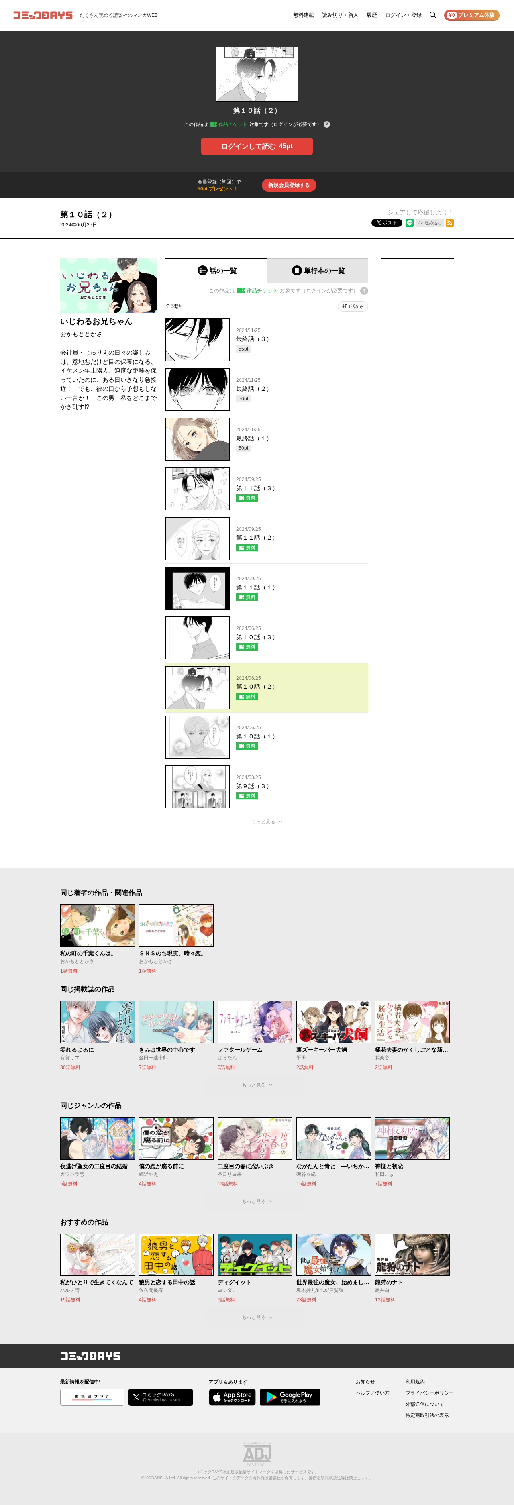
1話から (356, 306)
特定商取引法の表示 (427, 1415)
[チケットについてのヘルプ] (327, 125)
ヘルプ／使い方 (373, 1393)
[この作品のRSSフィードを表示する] (450, 223)
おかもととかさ (81, 333)
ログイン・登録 (403, 15)
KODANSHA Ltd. (160, 1478)
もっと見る (263, 821)
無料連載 (303, 15)
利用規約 (415, 1382)
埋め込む (433, 222)
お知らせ (365, 1382)
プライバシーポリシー (430, 1393)
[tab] (216, 270)
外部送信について (425, 1404)
